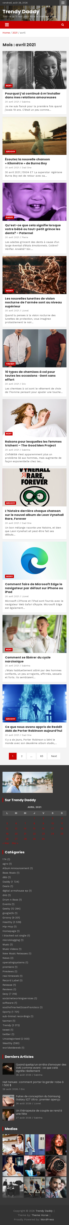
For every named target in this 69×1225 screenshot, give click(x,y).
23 (43, 833)
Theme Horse (39, 1215)
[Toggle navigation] (7, 25)
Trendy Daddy (21, 11)
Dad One (26, 167)
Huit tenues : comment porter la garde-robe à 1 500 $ (33, 1083)
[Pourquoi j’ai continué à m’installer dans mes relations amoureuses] (34, 70)
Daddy (9, 217)
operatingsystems (14, 962)
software (8, 1002)
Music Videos (10, 949)
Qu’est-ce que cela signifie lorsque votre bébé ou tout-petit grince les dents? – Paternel (33, 229)
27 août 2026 (23, 1117)
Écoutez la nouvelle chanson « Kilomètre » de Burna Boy (27, 161)
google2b (8, 913)
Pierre (25, 237)
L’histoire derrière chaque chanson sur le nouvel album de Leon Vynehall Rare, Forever (34, 515)
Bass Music (9, 872)
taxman (7, 1020)
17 (52, 828)
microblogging (11, 940)
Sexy (9, 85)
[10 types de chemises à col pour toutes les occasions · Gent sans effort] (34, 348)
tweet (6, 1029)
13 (16, 828)
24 (52, 833)
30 (43, 838)
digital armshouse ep (15, 890)
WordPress (47, 1219)
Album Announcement (16, 868)
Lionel (25, 310)
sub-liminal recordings (16, 1016)
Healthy (7, 922)
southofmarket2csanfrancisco (21, 1007)
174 (5, 859)
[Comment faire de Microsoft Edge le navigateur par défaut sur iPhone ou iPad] (34, 561)
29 (34, 838)
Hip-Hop (8, 926)
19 (7, 833)
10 (52, 823)
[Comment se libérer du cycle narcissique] (34, 634)
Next (54, 756)
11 (62, 823)
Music (6, 944)
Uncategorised (11, 1038)
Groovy (10, 151)
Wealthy (7, 1043)
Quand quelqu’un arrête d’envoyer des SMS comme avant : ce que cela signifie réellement (41, 1068)
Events (7, 904)
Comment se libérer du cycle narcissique (28, 659)
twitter (7, 1034)
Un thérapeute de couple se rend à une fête (39, 1112)
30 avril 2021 (12, 101)
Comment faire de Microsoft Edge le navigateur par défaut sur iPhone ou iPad (34, 588)
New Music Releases (15, 953)
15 (34, 828)
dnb (5, 895)
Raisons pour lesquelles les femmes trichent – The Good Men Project (33, 443)
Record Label (11, 980)
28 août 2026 (23, 1074)
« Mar (6, 843)
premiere (8, 966)
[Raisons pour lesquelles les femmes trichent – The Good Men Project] (34, 418)
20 (16, 833)
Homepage (9, 931)
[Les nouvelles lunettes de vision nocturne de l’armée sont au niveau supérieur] (34, 275)
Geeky (9, 290)
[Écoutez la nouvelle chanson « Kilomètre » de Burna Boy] (34, 136)
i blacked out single (14, 935)
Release (7, 984)
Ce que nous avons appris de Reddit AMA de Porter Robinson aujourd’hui (33, 729)
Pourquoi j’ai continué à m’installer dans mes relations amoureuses (32, 95)
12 (7, 828)
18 (62, 828)
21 (25, 833)
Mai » (15, 843)
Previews (8, 971)
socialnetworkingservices (18, 998)
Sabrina (26, 101)
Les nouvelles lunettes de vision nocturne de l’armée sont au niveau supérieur (33, 302)
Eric (24, 383)
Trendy (10, 364)
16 (43, 828)
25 (61, 833)
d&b (5, 877)
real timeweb (11, 975)
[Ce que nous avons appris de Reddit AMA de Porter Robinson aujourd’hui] (34, 703)
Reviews (8, 989)
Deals (6, 886)
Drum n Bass (10, 899)
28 (25, 838)
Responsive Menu (62, 3)
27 (16, 838)
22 (34, 833)
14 (25, 828)
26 (7, 838)
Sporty (7, 1011)
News (6, 958)
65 (41, 756)
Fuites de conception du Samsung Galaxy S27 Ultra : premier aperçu (38, 1097)
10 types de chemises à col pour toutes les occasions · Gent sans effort (30, 376)
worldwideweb (12, 1047)
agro (5, 863)
